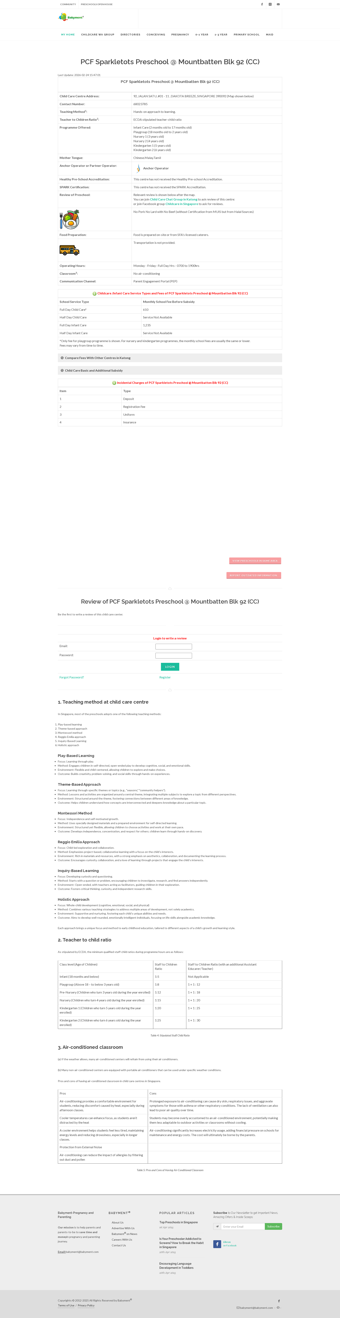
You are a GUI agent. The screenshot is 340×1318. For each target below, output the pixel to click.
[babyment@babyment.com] (278, 4)
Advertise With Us (123, 1228)
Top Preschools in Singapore (178, 1222)
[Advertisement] (210, 19)
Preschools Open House (97, 4)
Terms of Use (66, 1305)
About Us (118, 1222)
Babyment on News (124, 1233)
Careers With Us (122, 1239)
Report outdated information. (254, 575)
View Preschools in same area (255, 560)
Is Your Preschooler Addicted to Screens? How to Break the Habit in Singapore (181, 1243)
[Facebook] (262, 4)
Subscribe (273, 1226)
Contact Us (119, 1245)
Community (68, 4)
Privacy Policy (86, 1305)
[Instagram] (270, 4)
